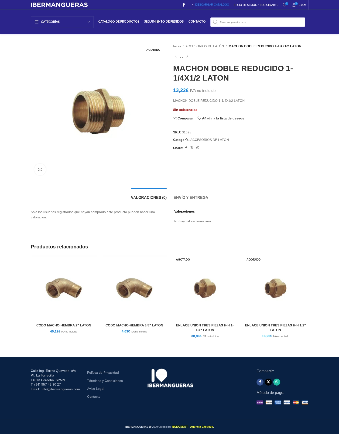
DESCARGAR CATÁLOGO (212, 4)
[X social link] (192, 148)
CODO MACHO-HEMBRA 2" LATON (63, 325)
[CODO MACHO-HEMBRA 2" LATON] (64, 288)
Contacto (93, 396)
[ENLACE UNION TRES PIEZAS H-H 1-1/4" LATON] (205, 288)
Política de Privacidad (103, 372)
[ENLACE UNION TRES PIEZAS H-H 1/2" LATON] (275, 288)
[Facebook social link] (184, 4)
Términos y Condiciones (105, 381)
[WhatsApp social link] (198, 148)
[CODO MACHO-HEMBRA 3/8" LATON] (134, 288)
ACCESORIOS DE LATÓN (204, 46)
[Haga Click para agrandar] (40, 169)
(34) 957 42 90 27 (47, 384)
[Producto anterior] (176, 56)
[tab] (149, 195)
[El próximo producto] (187, 56)
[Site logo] (59, 4)
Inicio (177, 46)
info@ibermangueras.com (61, 389)
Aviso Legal (95, 388)
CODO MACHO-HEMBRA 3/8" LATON (134, 325)
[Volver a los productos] (181, 56)
